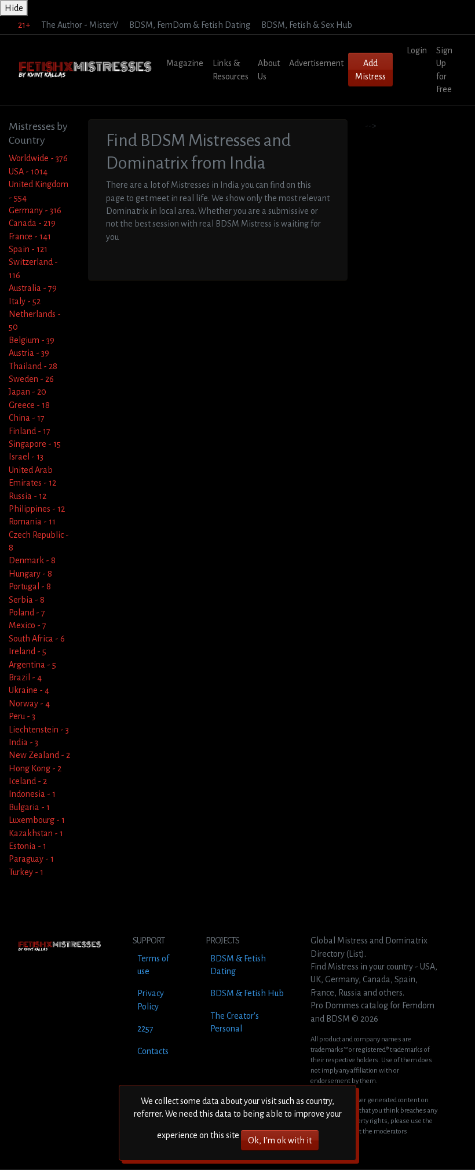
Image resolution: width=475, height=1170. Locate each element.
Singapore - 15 (35, 444)
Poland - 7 (27, 612)
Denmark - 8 (32, 560)
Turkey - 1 (26, 872)
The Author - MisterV (79, 25)
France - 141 (30, 236)
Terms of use (153, 965)
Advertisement (316, 63)
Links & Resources (231, 70)
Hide (14, 8)
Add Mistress (370, 70)
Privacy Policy (150, 1000)
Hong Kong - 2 (35, 768)
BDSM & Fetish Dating (238, 965)
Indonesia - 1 (32, 794)
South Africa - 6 (37, 638)
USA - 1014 (28, 171)
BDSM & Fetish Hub (247, 993)
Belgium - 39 (31, 340)
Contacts (153, 1051)
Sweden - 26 (31, 379)
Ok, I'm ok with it (280, 1140)
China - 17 (27, 417)
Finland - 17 (29, 431)
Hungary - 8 (30, 573)
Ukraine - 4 (29, 690)
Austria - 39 (29, 353)
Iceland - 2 (28, 781)
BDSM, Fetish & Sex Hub (306, 25)
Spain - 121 (28, 249)
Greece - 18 (29, 405)
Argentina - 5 (32, 664)
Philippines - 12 (37, 508)
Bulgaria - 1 (29, 807)
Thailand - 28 (33, 366)
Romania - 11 (32, 521)
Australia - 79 (33, 288)
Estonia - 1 (27, 846)
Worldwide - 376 (38, 158)
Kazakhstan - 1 (36, 833)
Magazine (184, 63)
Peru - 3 (22, 716)
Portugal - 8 (30, 586)
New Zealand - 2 (39, 755)
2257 (145, 1028)
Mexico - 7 (27, 625)
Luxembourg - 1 (37, 820)
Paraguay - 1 (31, 858)
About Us (269, 70)
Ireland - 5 (27, 651)
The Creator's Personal (234, 1022)
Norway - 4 (29, 703)
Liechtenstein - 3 (39, 729)
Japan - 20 (27, 391)
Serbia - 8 (27, 599)
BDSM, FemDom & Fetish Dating (189, 25)
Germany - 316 (35, 210)
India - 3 (23, 742)
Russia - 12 (27, 496)
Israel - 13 (26, 456)
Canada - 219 (32, 223)
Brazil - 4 (25, 677)
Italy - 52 (25, 301)
